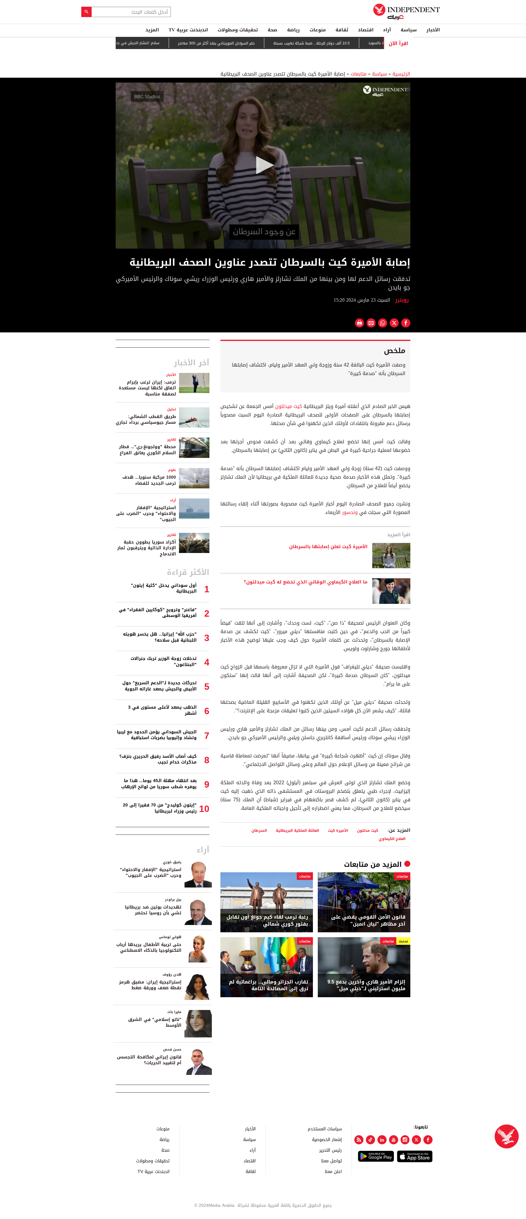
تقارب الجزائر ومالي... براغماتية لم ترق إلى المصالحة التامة (268, 985)
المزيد (152, 30)
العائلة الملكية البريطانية (297, 830)
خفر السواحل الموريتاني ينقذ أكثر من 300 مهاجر (248, 43)
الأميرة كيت (338, 830)
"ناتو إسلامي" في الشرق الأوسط (154, 1022)
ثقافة (341, 30)
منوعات (318, 30)
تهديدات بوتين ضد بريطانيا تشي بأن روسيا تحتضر (153, 910)
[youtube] (393, 1139)
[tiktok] (370, 1139)
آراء (387, 30)
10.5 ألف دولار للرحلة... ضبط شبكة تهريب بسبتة (343, 43)
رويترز (402, 300)
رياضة (293, 30)
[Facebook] (428, 1139)
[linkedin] (382, 1139)
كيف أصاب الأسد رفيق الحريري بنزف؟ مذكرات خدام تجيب (158, 759)
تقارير (171, 439)
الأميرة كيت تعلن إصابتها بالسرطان (328, 547)
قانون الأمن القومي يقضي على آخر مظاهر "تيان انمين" (368, 920)
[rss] (358, 1139)
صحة (272, 30)
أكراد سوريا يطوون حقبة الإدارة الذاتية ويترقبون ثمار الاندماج (146, 548)
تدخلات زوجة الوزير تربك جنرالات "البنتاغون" (164, 661)
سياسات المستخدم (325, 1128)
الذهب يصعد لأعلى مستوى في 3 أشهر (162, 710)
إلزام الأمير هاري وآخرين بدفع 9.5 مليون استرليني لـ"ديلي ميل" (366, 985)
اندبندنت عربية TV (188, 30)
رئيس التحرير (330, 1150)
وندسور (350, 512)
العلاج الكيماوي (392, 839)
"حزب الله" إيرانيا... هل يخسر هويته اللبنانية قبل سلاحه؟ (160, 637)
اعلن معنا (333, 1171)
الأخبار (433, 30)
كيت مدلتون (367, 830)
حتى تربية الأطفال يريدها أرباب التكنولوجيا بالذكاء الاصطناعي (148, 948)
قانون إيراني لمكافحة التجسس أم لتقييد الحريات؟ (149, 1060)
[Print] (359, 323)
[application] (263, 166)
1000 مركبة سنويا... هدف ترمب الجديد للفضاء (149, 480)
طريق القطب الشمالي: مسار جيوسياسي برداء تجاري (146, 420)
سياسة (409, 30)
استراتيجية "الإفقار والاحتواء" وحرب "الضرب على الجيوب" (146, 514)
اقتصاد (365, 30)
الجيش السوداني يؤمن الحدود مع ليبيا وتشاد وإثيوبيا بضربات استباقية (157, 735)
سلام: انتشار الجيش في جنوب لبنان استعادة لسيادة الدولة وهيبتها (136, 43)
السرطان (259, 830)
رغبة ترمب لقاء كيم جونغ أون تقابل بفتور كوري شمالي (267, 920)
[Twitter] (416, 1139)
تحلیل (171, 409)
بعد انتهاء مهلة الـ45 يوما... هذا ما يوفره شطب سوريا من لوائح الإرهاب (159, 784)
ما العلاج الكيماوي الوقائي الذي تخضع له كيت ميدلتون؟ (305, 582)
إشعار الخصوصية (327, 1139)
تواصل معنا (331, 1160)
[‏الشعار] (385, 91)
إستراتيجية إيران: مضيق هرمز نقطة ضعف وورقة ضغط (150, 985)
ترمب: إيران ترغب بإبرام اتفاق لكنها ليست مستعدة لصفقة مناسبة (147, 388)
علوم (172, 470)
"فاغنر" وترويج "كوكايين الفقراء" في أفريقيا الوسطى (158, 613)
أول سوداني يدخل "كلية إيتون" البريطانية (164, 588)
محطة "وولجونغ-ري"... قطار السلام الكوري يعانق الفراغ (147, 450)
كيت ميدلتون (288, 406)
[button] (263, 165)
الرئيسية (401, 74)
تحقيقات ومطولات (238, 30)
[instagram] (405, 1139)
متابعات (358, 74)
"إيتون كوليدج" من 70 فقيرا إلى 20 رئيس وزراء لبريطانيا (160, 808)
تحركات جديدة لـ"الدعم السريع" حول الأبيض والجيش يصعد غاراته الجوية (159, 686)
